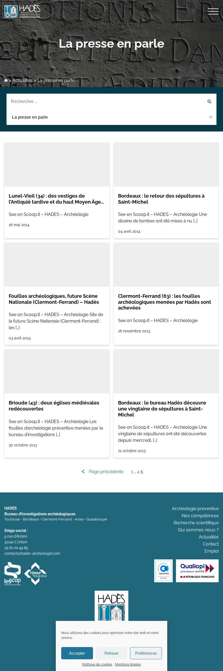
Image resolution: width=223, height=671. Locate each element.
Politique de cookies (97, 664)
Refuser (111, 653)
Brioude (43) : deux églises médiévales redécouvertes (54, 406)
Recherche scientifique (196, 522)
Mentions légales (128, 664)
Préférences (146, 653)
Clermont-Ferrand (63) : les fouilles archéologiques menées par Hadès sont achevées (164, 302)
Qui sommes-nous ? (198, 529)
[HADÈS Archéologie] (111, 11)
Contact (211, 544)
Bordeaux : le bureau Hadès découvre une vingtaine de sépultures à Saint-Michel (162, 408)
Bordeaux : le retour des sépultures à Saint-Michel (161, 199)
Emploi (212, 551)
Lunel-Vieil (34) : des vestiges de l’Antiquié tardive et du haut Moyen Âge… (56, 199)
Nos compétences (200, 515)
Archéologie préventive (195, 508)
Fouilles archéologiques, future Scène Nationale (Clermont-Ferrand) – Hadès (54, 299)
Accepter (77, 653)
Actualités (22, 80)
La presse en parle (111, 43)
